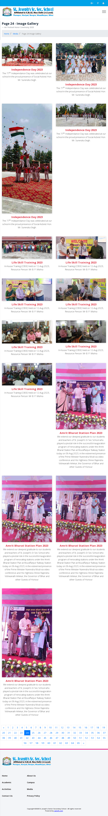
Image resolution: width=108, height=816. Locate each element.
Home (5, 775)
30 (63, 732)
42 (27, 737)
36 (98, 732)
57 (31, 743)
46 (51, 737)
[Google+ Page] (92, 3)
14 (74, 727)
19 (103, 727)
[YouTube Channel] (103, 3)
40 (15, 737)
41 (21, 737)
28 (51, 732)
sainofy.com (58, 811)
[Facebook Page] (97, 3)
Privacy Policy (33, 796)
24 (28, 732)
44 (39, 737)
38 (3, 737)
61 (54, 743)
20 (3, 732)
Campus (31, 782)
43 (33, 737)
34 (86, 732)
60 (49, 743)
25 (33, 732)
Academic (6, 782)
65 (78, 743)
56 (25, 743)
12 (62, 727)
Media (30, 789)
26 (39, 732)
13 (68, 727)
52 (86, 737)
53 (92, 737)
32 (74, 732)
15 (80, 727)
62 (60, 743)
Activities (6, 789)
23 (21, 732)
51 (80, 737)
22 (15, 732)
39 (9, 737)
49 (68, 737)
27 (45, 732)
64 (72, 743)
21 (9, 732)
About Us (31, 775)
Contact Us (7, 796)
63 (66, 743)
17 (91, 727)
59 (43, 743)
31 (68, 732)
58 (37, 743)
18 (97, 727)
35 (92, 732)
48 (63, 737)
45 (45, 737)
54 (98, 737)
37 (104, 732)
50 (74, 737)
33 (80, 732)
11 (56, 727)
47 (57, 737)
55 (104, 737)
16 (86, 727)
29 (57, 732)
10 (50, 727)
